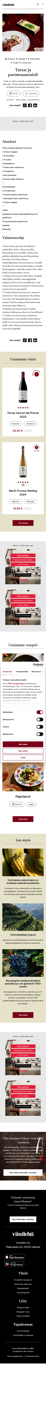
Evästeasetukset (32, 1356)
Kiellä (23, 758)
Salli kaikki (23, 744)
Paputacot (23, 796)
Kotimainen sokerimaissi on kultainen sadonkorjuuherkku (23, 881)
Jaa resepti (15, 105)
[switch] (40, 719)
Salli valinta (23, 751)
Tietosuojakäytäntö (15, 1356)
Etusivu (11, 59)
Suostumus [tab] (7, 671)
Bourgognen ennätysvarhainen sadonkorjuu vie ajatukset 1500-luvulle (23, 983)
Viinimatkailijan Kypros (23, 934)
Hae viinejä (23, 523)
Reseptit (23, 59)
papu (31, 804)
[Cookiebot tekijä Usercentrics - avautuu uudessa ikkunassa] (33, 665)
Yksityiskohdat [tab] (22, 671)
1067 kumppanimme (16, 684)
